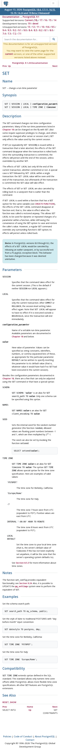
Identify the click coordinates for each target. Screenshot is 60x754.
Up (9, 66)
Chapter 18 (8, 129)
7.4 (4, 33)
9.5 (53, 26)
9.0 (25, 30)
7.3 (9, 33)
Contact (30, 739)
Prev (4, 66)
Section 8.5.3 (22, 562)
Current (29, 20)
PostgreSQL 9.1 (31, 16)
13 (29, 26)
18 (35, 20)
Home (30, 706)
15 (50, 20)
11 (38, 26)
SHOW (13, 702)
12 (33, 26)
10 (43, 26)
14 (55, 20)
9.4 (4, 30)
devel (35, 23)
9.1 (19, 30)
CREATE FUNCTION (44, 203)
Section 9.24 (25, 583)
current (9, 53)
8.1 (46, 30)
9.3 (9, 30)
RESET (5, 702)
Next (55, 66)
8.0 (51, 30)
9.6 (47, 26)
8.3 (35, 30)
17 (41, 20)
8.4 (30, 30)
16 (45, 20)
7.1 (19, 33)
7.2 (14, 33)
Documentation (10, 16)
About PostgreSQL (45, 736)
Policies (7, 736)
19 (29, 23)
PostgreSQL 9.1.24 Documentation (30, 63)
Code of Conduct (23, 736)
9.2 (14, 30)
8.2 (40, 30)
